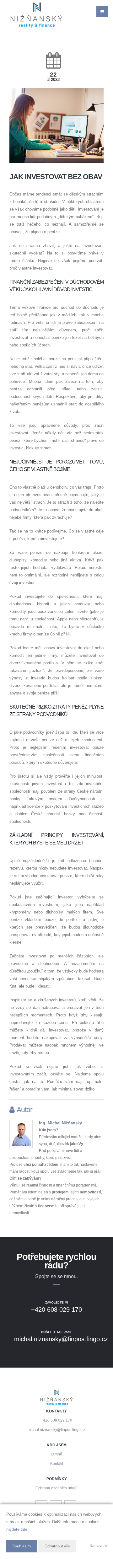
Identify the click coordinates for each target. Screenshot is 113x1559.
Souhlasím (22, 1546)
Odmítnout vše (57, 1546)
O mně (56, 1454)
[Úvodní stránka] (36, 15)
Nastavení (98, 1546)
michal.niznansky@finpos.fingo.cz (56, 1430)
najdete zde (16, 1529)
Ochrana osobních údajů (56, 1488)
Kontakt (56, 1463)
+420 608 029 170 (56, 1420)
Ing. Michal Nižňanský (60, 1123)
